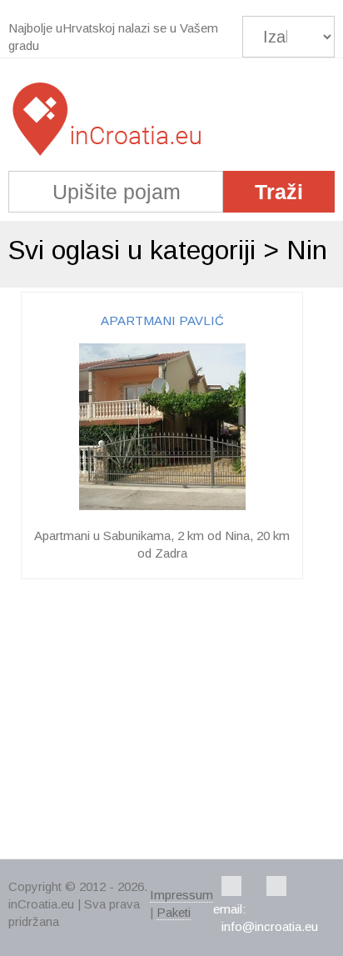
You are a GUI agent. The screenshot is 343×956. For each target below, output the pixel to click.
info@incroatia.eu (269, 926)
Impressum (181, 895)
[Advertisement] (171, 721)
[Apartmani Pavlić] (162, 505)
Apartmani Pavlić (162, 320)
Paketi (174, 912)
